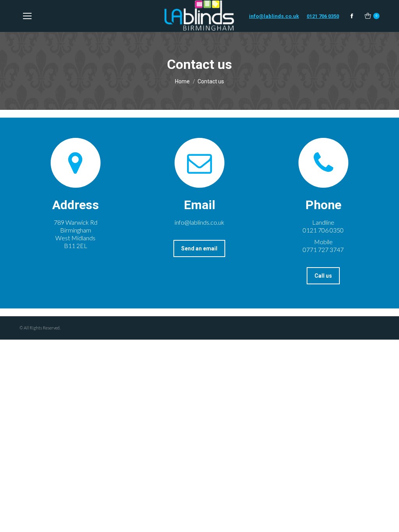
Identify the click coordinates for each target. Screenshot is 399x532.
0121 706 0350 (323, 16)
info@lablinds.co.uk (274, 16)
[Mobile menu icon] (27, 16)
